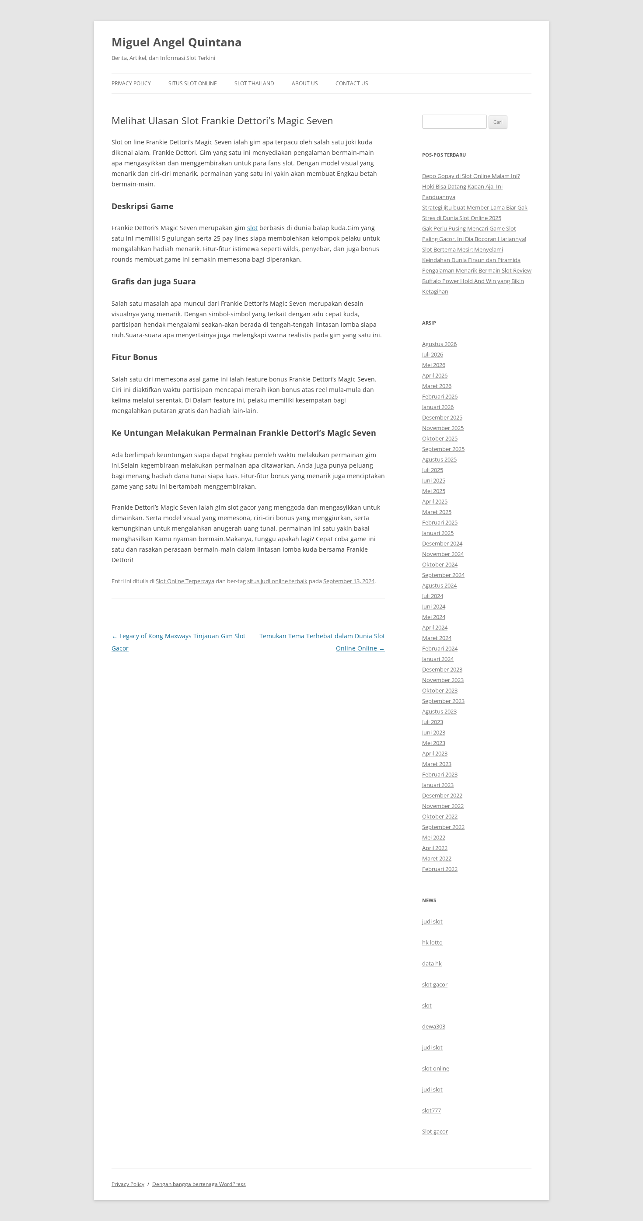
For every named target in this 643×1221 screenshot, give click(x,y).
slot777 (431, 1110)
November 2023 (443, 680)
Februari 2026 (440, 396)
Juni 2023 (433, 732)
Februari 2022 (440, 869)
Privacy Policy (131, 83)
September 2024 (443, 575)
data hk (432, 963)
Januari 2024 (438, 659)
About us (305, 83)
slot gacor (434, 984)
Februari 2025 (440, 522)
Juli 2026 (432, 354)
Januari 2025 (438, 533)
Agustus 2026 (439, 344)
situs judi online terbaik (277, 581)
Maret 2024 (436, 638)
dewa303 (433, 1026)
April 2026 (434, 375)
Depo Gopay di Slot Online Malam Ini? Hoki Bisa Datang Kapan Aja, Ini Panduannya (471, 186)
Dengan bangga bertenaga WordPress (199, 1184)
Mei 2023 (433, 743)
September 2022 (443, 827)
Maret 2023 (436, 764)
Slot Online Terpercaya (185, 581)
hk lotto (432, 942)
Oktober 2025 (440, 438)
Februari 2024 (440, 648)
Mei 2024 (433, 617)
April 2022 (434, 848)
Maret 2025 (436, 512)
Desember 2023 (442, 669)
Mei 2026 (433, 365)
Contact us (351, 83)
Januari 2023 (438, 785)
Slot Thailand (254, 83)
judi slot (432, 921)
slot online (435, 1068)
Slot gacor (435, 1131)
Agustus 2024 (439, 585)
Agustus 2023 (439, 711)
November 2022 (443, 806)
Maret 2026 (436, 386)
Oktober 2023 (440, 690)
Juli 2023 (432, 722)
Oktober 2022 (440, 816)
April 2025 (434, 501)
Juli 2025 (432, 470)
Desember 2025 (442, 417)
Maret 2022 (436, 858)
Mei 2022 (433, 837)
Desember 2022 (442, 795)
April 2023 (434, 753)
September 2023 (443, 701)
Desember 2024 (442, 543)
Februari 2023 (440, 774)
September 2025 (443, 449)
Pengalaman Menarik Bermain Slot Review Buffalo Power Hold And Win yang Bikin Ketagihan (476, 280)
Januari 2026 (438, 407)
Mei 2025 (433, 491)
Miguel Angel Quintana (177, 42)
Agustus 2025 (439, 459)
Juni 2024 (433, 606)
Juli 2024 (432, 596)
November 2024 (443, 554)
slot (252, 228)
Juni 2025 (433, 480)
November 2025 (443, 428)
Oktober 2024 (440, 564)
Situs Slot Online (192, 83)
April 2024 (434, 627)
